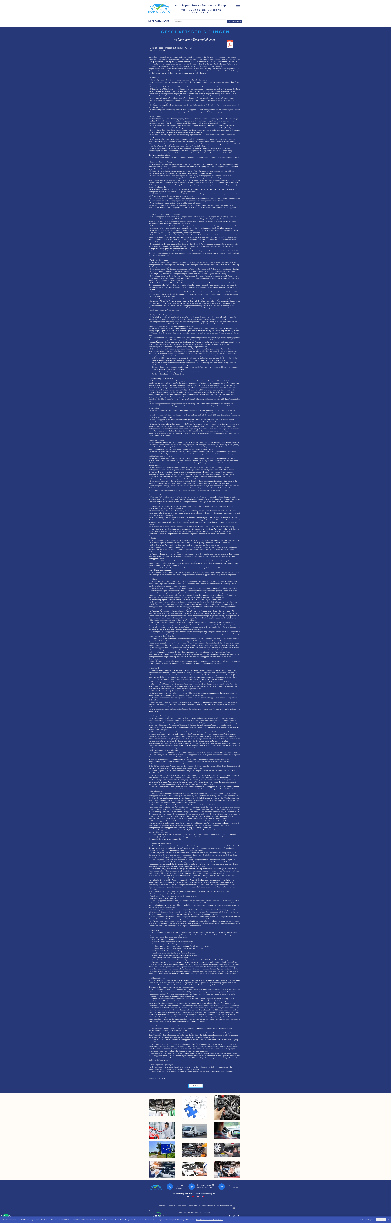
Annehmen (380, 1220)
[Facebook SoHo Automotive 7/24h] (229, 1215)
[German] (192, 1197)
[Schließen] (388, 1219)
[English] (197, 1197)
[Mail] (221, 1186)
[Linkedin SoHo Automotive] (238, 1215)
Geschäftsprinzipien (224, 1205)
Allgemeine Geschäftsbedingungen (172, 1205)
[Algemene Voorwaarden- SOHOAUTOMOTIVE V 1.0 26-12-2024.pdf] (229, 44)
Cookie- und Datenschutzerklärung (201, 1205)
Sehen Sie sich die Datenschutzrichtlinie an (209, 1220)
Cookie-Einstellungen (366, 1220)
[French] (202, 1197)
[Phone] (170, 1186)
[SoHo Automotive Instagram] (233, 1215)
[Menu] (238, 7)
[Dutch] (187, 1197)
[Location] (191, 1186)
